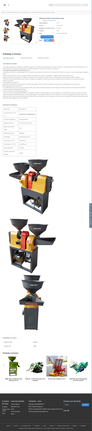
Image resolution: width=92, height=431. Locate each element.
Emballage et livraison (43, 58)
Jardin (12, 409)
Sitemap (75, 425)
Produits (8, 12)
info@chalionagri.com (37, 406)
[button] (6, 18)
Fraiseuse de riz (26, 12)
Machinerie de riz (16, 12)
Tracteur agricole (15, 404)
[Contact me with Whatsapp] (44, 404)
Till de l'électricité (15, 411)
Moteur (12, 414)
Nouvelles (37, 425)
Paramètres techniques (26, 58)
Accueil (3, 12)
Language (83, 425)
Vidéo (3, 413)
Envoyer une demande (63, 425)
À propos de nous (26, 425)
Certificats (4, 406)
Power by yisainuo (60, 428)
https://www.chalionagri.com (41, 411)
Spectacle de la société (6, 410)
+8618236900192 (38, 404)
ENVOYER (85, 404)
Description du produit (8, 58)
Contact (52, 425)
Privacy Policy (69, 428)
